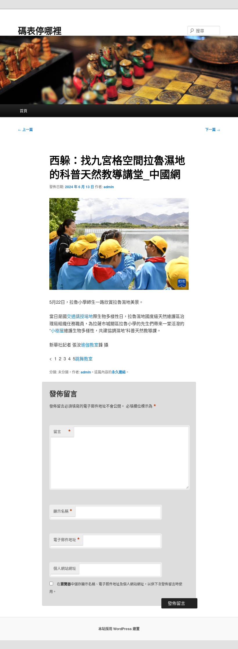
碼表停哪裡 (40, 30)
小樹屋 (57, 330)
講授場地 (84, 316)
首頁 (23, 110)
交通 (71, 316)
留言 (62, 431)
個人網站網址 (64, 568)
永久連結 (119, 372)
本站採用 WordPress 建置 (119, 628)
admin (109, 186)
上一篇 (25, 129)
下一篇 (212, 129)
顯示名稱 (62, 511)
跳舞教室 (84, 358)
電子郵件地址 (66, 539)
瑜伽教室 (89, 344)
